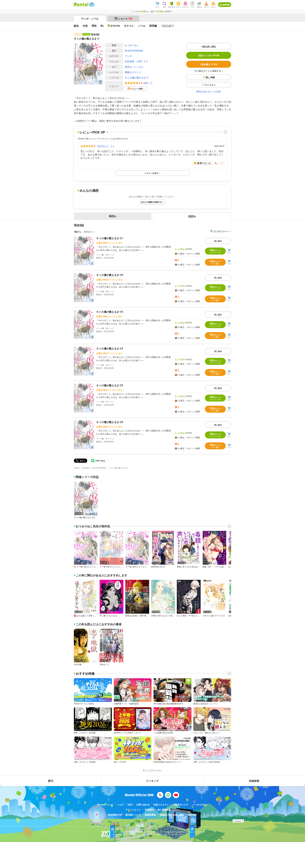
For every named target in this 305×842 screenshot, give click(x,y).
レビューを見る (151, 173)
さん (105, 146)
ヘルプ (120, 804)
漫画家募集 (150, 814)
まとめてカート (221, 231)
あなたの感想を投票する (151, 202)
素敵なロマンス (133, 72)
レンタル (138, 66)
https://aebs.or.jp (118, 836)
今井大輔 (77, 664)
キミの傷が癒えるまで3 (109, 312)
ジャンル (166, 25)
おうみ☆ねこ (132, 45)
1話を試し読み (208, 46)
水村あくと (104, 664)
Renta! (77, 467)
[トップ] (81, 4)
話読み (128, 66)
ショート (125, 18)
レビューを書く (137, 88)
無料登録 (226, 4)
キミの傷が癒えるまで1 (109, 238)
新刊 (50, 781)
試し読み (218, 240)
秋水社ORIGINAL (134, 50)
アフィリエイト (133, 809)
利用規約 (149, 809)
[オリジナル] (114, 25)
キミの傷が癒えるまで (137, 77)
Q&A (130, 804)
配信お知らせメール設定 (209, 91)
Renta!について (105, 804)
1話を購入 (208, 64)
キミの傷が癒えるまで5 (109, 385)
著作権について (133, 814)
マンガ (128, 56)
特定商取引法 (115, 814)
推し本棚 (210, 77)
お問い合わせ (143, 804)
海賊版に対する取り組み (172, 814)
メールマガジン (200, 804)
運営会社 (192, 814)
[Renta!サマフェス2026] (91, 4)
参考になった (204, 163)
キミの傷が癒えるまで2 (109, 275)
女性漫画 (129, 61)
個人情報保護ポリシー (168, 809)
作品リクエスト (161, 804)
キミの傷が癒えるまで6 (109, 422)
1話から (77, 231)
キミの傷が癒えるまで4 (109, 348)
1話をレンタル (208, 55)
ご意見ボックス (180, 804)
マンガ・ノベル (90, 18)
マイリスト (210, 84)
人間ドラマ (142, 61)
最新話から (89, 231)
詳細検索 (254, 781)
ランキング (152, 781)
